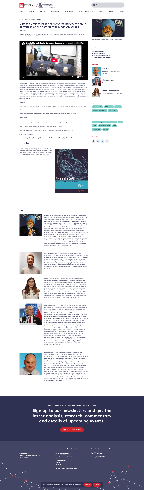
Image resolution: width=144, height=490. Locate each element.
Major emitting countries (99, 110)
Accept (88, 485)
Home (21, 11)
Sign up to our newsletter (72, 430)
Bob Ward (106, 69)
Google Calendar (99, 51)
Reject (98, 485)
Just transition (113, 110)
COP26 (120, 122)
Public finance (108, 106)
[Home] (20, 19)
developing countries (104, 125)
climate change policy (98, 122)
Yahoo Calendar (99, 53)
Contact (121, 11)
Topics (42, 11)
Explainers (68, 11)
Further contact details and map (66, 468)
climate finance (112, 122)
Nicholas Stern (108, 80)
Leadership (118, 106)
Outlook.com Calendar (101, 55)
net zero (105, 129)
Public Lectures (36, 19)
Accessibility (23, 453)
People (111, 11)
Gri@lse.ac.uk (64, 453)
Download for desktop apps (102, 57)
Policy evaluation (97, 106)
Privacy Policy (76, 484)
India (114, 125)
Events (101, 11)
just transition (96, 129)
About (31, 11)
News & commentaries (86, 11)
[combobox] (107, 5)
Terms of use (24, 457)
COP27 (94, 125)
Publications (55, 11)
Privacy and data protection (29, 455)
